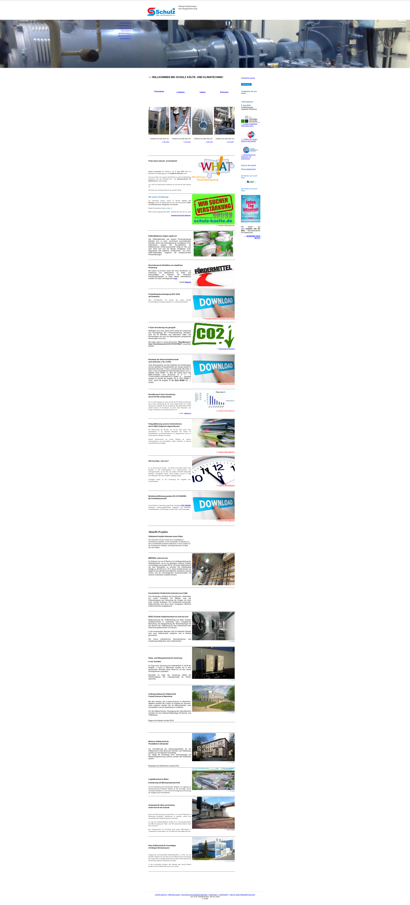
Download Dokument (227, 349)
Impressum (174, 895)
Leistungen (181, 92)
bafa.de (188, 282)
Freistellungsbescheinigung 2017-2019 (220, 318)
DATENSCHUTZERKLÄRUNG (194, 895)
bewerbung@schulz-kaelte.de (181, 215)
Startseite (161, 895)
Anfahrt (223, 895)
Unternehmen (159, 91)
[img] (160, 10)
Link (175, 278)
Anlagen (202, 92)
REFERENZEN (124, 33)
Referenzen (224, 92)
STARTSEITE (125, 23)
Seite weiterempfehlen (242, 895)
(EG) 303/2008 (186, 505)
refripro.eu (187, 413)
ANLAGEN (125, 31)
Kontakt (213, 895)
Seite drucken (250, 78)
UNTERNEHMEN (123, 26)
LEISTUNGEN (124, 28)
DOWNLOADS (124, 36)
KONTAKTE (125, 38)
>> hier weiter (165, 141)
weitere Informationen (226, 225)
